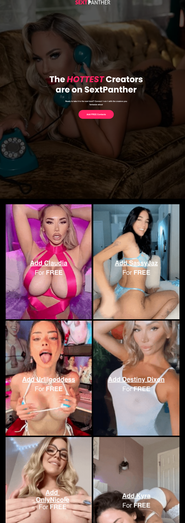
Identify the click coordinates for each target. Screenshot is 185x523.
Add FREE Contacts (96, 114)
